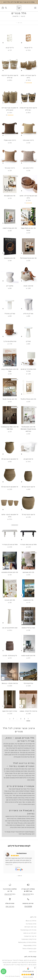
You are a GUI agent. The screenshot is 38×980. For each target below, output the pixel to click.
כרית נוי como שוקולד (10, 140)
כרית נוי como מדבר (28, 140)
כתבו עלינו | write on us (29, 931)
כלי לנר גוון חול (28, 48)
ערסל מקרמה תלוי (28, 683)
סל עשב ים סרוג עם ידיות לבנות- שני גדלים (9, 76)
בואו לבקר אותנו (10, 904)
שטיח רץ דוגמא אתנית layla (9, 711)
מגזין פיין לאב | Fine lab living (28, 928)
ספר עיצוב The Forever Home (28, 258)
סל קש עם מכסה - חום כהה (10, 656)
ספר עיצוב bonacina (9, 258)
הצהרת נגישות (32, 949)
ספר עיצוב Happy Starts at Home (28, 229)
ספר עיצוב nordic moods (28, 656)
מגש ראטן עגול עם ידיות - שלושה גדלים (28, 197)
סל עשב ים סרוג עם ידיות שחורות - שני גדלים (28, 109)
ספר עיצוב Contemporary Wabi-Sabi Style (9, 428)
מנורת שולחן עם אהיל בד (9, 341)
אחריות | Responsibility (30, 943)
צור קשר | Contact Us (30, 934)
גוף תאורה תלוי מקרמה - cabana (28, 711)
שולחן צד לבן (9, 286)
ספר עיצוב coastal (28, 600)
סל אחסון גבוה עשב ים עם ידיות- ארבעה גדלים (9, 109)
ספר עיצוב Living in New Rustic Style (9, 370)
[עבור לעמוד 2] (10, 719)
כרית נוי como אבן (28, 168)
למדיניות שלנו (26, 892)
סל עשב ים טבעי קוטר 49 (28, 487)
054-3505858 (28, 904)
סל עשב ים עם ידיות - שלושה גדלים (28, 76)
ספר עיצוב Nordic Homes (10, 399)
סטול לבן (28, 341)
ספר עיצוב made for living (10, 228)
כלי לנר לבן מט (10, 48)
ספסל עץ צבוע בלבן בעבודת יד (10, 545)
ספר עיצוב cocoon (10, 600)
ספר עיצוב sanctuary (28, 572)
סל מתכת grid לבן (28, 459)
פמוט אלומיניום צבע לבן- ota (9, 628)
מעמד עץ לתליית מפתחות (28, 628)
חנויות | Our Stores (31, 922)
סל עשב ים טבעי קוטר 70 (28, 515)
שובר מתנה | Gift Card (30, 925)
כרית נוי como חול (10, 168)
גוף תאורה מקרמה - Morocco (10, 683)
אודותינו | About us (31, 919)
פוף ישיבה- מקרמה (28, 286)
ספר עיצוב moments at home (10, 572)
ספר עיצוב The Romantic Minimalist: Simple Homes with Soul (28, 429)
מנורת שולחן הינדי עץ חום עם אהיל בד (28, 370)
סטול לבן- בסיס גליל (10, 314)
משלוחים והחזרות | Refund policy (27, 940)
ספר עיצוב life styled (9, 196)
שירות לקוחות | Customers (29, 937)
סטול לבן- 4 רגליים (28, 314)
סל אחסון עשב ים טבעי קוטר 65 (9, 487)
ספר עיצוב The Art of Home (28, 399)
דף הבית (23, 16)
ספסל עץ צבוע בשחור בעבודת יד (28, 545)
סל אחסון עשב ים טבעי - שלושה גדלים (9, 516)
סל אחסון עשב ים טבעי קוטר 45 (9, 459)
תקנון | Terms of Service (29, 946)
